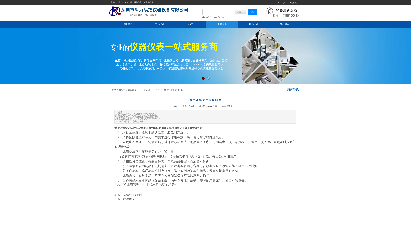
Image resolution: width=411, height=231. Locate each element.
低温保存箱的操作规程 (128, 195)
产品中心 (190, 24)
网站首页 (128, 24)
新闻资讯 (222, 24)
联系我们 (253, 24)
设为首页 (281, 2)
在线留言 (284, 24)
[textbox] (218, 12)
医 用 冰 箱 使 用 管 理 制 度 (169, 90)
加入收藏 (293, 2)
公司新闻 (145, 90)
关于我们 (159, 24)
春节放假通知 (124, 199)
